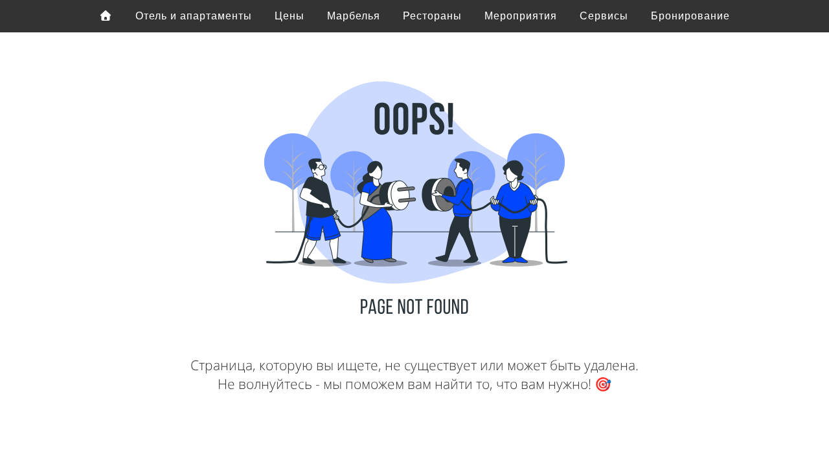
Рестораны (432, 15)
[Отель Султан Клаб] (106, 16)
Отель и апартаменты (193, 15)
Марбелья (353, 15)
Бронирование (690, 15)
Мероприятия (520, 15)
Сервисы (604, 15)
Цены (289, 15)
